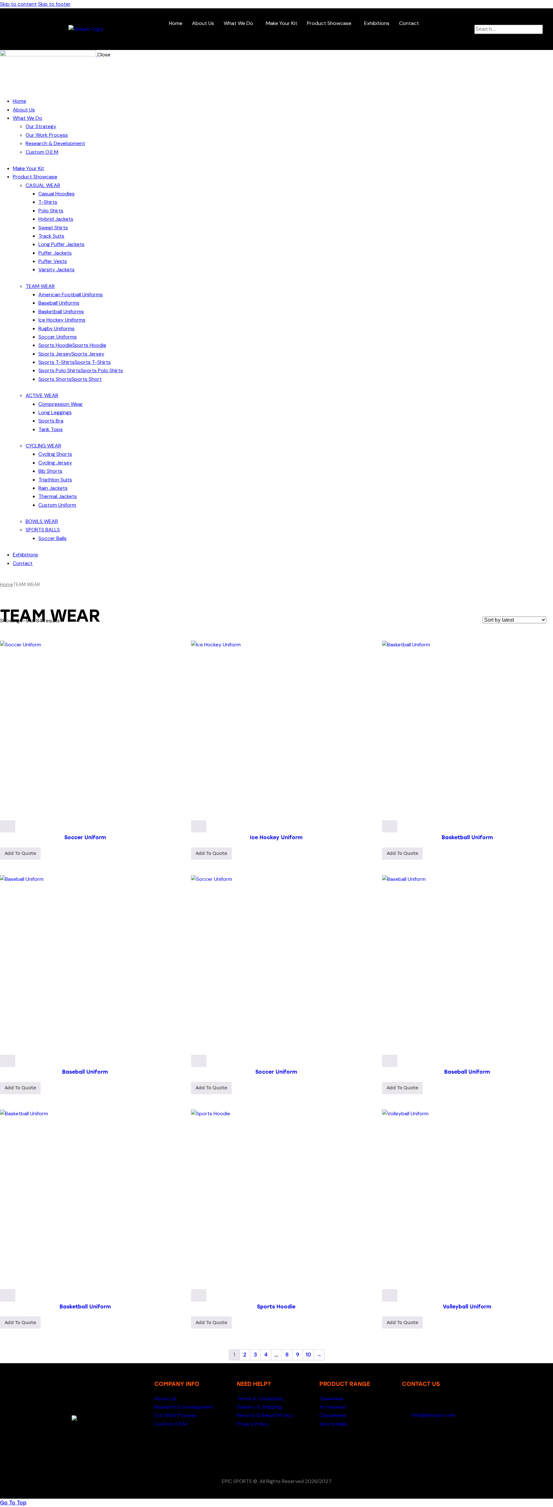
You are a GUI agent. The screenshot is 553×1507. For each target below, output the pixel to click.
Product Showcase (329, 23)
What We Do (238, 23)
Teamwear (331, 1398)
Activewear (332, 1407)
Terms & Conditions (260, 1398)
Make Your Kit (281, 23)
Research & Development (184, 1407)
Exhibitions (376, 23)
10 (308, 1355)
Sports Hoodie (276, 1307)
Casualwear (333, 1415)
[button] (240, 23)
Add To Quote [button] (20, 853)
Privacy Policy (253, 1424)
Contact (409, 23)
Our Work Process (175, 1415)
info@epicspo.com (432, 1415)
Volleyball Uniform (467, 1307)
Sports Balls (333, 1424)
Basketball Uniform (467, 837)
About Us (203, 23)
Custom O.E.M (170, 1424)
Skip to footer (54, 4)
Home (175, 23)
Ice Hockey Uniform (276, 837)
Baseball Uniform (85, 1072)
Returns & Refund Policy (265, 1415)
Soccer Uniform (85, 837)
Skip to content (18, 4)
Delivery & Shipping (259, 1407)
